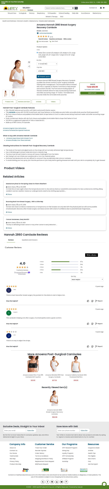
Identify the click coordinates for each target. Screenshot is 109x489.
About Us (13, 448)
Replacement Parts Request (44, 461)
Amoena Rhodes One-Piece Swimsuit (18, 140)
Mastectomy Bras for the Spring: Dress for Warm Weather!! (26, 184)
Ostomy (31, 13)
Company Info (17, 444)
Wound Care (12, 13)
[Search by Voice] (73, 8)
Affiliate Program (68, 459)
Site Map (12, 459)
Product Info (9, 102)
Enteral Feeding (64, 13)
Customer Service (44, 444)
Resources (93, 444)
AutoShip (65, 461)
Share (10, 194)
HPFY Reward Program (69, 448)
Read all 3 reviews (43, 39)
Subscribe (30, 430)
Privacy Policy (14, 461)
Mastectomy (97, 13)
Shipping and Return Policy (44, 459)
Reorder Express (40, 451)
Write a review (67, 39)
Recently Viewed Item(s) (54, 387)
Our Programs (69, 444)
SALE (61, 17)
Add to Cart (92, 93)
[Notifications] (101, 8)
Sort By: (73, 276)
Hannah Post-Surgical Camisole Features (19, 108)
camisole (12, 112)
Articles (38, 102)
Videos (53, 102)
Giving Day (65, 451)
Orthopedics (52, 13)
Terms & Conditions (41, 456)
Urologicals (22, 13)
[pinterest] (66, 482)
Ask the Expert (93, 464)
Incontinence (85, 13)
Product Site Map (15, 464)
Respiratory (41, 13)
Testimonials (14, 456)
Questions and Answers (56, 39)
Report (100, 301)
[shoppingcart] (103, 8)
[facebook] (47, 482)
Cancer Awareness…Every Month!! (17, 219)
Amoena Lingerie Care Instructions (14, 128)
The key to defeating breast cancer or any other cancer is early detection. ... (31, 225)
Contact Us (93, 8)
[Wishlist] (29, 62)
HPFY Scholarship (68, 456)
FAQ (89, 461)
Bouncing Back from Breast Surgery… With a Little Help (24, 202)
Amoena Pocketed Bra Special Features (16, 130)
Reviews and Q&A (24, 102)
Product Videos (14, 168)
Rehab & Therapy (51, 17)
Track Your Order (41, 448)
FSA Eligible (91, 456)
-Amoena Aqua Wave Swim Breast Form (19, 138)
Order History (39, 453)
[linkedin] (57, 482)
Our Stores (13, 453)
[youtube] (61, 482)
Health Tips (92, 453)
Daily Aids (75, 13)
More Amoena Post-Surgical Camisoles (54, 354)
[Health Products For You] (10, 8)
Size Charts (92, 459)
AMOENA (42, 31)
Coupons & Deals (93, 448)
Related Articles (13, 176)
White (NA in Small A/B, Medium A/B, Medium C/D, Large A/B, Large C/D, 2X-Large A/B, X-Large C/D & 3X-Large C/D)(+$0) (56, 55)
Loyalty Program (67, 453)
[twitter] (43, 482)
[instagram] (52, 482)
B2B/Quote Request (41, 464)
